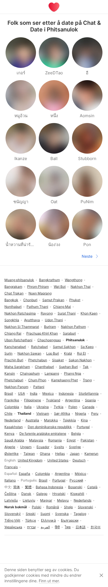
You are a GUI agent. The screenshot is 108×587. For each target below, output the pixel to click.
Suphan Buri (68, 367)
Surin (8, 353)
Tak (86, 367)
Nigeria (80, 413)
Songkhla (11, 320)
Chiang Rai (12, 333)
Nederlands (82, 500)
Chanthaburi (44, 367)
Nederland (12, 420)
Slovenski (85, 507)
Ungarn (26, 447)
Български (69, 520)
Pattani (38, 387)
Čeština (10, 494)
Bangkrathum (49, 280)
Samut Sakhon (64, 347)
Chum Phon (37, 380)
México (80, 473)
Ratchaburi (39, 347)
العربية (45, 527)
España (24, 473)
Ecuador (43, 447)
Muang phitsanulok (19, 280)
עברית (31, 527)
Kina (84, 420)
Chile (8, 413)
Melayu (63, 500)
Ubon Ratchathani (18, 340)
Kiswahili (77, 494)
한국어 (96, 527)
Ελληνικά (48, 520)
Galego (41, 494)
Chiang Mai (62, 306)
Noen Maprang (40, 293)
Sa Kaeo (87, 347)
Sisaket (58, 360)
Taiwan (29, 453)
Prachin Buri (13, 360)
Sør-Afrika (62, 413)
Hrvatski (58, 494)
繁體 (28, 487)
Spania (90, 400)
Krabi (68, 353)
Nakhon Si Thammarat (21, 327)
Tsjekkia (69, 420)
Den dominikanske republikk (50, 427)
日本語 (81, 527)
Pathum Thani (37, 306)
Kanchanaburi (15, 347)
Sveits (59, 447)
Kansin (9, 373)
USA (21, 393)
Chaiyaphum (30, 373)
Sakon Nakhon (80, 360)
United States (57, 460)
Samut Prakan (53, 300)
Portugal (58, 480)
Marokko (51, 420)
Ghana (45, 453)
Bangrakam (13, 286)
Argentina (62, 473)
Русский (76, 480)
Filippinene (32, 400)
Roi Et (81, 353)
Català (92, 487)
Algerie (9, 447)
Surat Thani (67, 313)
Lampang (52, 373)
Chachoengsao (49, 340)
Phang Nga (72, 373)
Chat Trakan (14, 293)
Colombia (42, 473)
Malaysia (36, 440)
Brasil (43, 480)
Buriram (50, 327)
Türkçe (30, 520)
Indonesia (66, 393)
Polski (36, 507)
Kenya (9, 433)
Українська (13, 527)
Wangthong (73, 280)
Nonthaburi (13, 306)
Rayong (47, 313)
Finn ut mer (49, 580)
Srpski (30, 514)
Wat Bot (60, 286)
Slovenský (12, 514)
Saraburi (69, 333)
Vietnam (42, 413)
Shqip (68, 507)
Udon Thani (54, 320)
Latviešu (11, 500)
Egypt (71, 440)
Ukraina (43, 407)
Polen (72, 407)
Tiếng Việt (12, 520)
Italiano (10, 480)
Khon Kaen (89, 313)
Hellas (60, 453)
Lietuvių (29, 500)
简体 (16, 487)
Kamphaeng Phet (64, 380)
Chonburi (30, 300)
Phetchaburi (13, 380)
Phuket (74, 300)
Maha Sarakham (17, 367)
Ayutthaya (32, 320)
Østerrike (11, 453)
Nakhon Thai (81, 286)
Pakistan (87, 440)
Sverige (75, 447)
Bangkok (11, 300)
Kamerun (91, 453)
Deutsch (79, 460)
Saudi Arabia (14, 440)
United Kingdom (30, 460)
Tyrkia (58, 407)
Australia (32, 420)
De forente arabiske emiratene (42, 433)
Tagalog (80, 514)
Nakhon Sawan (29, 353)
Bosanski (75, 487)
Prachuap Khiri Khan (42, 333)
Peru (94, 413)
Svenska (62, 514)
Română (52, 507)
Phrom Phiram (38, 286)
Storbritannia (89, 393)
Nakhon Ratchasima (20, 313)
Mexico (48, 393)
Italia (28, 407)
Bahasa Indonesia (49, 487)
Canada (88, 407)
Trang (87, 380)
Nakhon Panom (16, 387)
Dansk (26, 494)
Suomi (45, 514)
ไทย (68, 527)
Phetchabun (37, 360)
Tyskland (53, 400)
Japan (74, 453)
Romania (55, 440)
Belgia (76, 433)
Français (11, 467)
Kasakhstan (13, 427)
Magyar (46, 500)
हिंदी (57, 527)
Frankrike (11, 400)
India (33, 393)
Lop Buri (52, 353)
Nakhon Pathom (73, 327)
